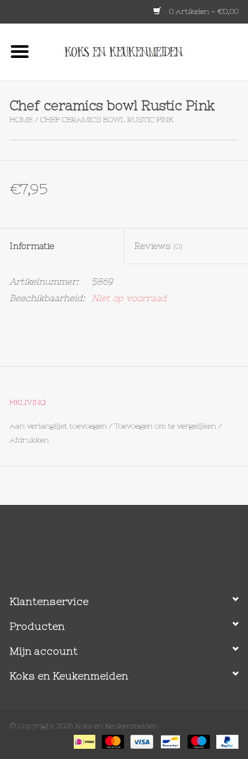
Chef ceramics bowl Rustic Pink (107, 119)
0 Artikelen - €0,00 (202, 11)
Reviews (158, 246)
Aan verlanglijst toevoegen (58, 426)
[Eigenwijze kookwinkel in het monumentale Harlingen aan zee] (143, 51)
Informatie (32, 246)
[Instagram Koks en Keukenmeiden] (147, 544)
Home (21, 119)
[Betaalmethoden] (83, 741)
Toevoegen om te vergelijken (166, 426)
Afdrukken (29, 440)
